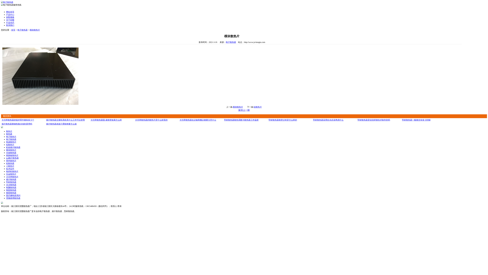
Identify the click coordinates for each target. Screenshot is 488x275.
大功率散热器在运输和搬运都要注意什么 (198, 120)
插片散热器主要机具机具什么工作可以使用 (65, 120)
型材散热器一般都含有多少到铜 (416, 120)
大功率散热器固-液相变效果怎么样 (106, 120)
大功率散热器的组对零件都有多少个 (18, 120)
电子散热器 (22, 30)
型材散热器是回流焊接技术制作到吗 (373, 120)
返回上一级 (244, 110)
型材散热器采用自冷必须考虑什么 (328, 120)
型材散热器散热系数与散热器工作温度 (241, 120)
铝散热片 (258, 107)
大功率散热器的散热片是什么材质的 (151, 120)
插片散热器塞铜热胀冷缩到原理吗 (17, 124)
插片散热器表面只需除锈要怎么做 (61, 124)
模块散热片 (35, 30)
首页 (13, 30)
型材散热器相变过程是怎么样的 (283, 120)
